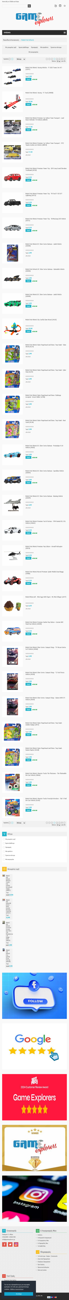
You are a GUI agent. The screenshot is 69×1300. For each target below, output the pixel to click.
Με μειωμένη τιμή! (10, 47)
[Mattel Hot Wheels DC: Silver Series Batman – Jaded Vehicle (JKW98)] (12, 253)
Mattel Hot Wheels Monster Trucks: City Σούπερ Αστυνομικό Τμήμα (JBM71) (9, 883)
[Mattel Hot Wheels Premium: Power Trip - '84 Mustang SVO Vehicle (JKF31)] (12, 228)
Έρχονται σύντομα (56, 47)
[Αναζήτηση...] (29, 5)
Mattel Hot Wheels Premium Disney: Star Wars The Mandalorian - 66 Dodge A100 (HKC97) (9, 931)
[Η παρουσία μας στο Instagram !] (34, 1199)
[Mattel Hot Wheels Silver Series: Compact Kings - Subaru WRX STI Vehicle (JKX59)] (12, 706)
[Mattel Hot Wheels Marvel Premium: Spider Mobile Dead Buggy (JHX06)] (12, 580)
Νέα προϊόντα (44, 47)
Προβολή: (6, 59)
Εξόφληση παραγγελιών (44, 1262)
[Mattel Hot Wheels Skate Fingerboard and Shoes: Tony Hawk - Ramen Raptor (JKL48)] (12, 757)
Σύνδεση (64, 6)
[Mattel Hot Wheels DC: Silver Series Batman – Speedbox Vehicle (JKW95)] (12, 480)
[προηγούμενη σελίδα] (47, 59)
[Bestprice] (34, 1097)
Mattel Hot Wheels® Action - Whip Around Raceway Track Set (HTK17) (8, 906)
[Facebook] (34, 996)
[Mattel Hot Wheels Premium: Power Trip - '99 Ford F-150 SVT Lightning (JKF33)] (12, 202)
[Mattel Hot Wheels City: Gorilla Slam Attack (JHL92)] (12, 328)
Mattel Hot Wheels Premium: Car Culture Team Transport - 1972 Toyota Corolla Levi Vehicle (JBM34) (45, 144)
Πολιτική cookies (42, 1270)
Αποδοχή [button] (19, 1294)
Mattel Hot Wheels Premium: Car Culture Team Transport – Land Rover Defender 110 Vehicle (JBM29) (45, 119)
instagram (16, 1244)
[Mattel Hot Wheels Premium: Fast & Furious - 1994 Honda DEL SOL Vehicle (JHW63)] (12, 530)
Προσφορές (34, 47)
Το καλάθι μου (41, 1246)
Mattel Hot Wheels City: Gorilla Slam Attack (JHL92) (41, 320)
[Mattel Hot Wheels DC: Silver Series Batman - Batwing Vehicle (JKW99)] (12, 505)
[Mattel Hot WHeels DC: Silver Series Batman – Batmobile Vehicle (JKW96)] (12, 278)
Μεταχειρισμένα (33, 52)
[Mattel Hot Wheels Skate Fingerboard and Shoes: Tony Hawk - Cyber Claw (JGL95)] (12, 379)
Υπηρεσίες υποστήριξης (10, 1280)
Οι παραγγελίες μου (43, 1243)
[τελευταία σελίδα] (62, 59)
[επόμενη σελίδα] (64, 59)
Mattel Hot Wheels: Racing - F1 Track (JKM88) (39, 93)
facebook (4, 1244)
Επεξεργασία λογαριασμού (44, 1238)
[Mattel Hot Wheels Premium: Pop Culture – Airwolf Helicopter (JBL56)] (12, 555)
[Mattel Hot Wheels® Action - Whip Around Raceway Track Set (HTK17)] (3, 899)
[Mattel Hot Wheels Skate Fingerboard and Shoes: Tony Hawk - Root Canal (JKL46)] (12, 429)
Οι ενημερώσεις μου (43, 1240)
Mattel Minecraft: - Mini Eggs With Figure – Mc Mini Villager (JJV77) (46, 597)
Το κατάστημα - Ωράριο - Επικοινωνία (47, 1256)
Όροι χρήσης (41, 1264)
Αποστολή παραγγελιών (44, 1259)
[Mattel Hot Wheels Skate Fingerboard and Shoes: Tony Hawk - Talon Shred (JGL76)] (12, 354)
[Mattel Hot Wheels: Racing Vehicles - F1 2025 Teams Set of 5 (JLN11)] (12, 76)
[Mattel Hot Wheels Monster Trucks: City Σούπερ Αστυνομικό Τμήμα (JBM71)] (3, 875)
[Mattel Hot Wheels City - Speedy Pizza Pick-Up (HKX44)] (3, 949)
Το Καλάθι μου (60, 6)
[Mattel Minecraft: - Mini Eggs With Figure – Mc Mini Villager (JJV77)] (12, 606)
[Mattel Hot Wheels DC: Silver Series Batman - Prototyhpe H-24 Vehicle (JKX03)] (12, 454)
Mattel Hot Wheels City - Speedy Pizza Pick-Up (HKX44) (8, 955)
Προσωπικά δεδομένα (43, 1267)
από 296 (63, 61)
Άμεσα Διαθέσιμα (24, 47)
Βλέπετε (54, 61)
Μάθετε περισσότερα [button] (16, 1289)
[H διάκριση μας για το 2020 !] (34, 1148)
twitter (10, 1244)
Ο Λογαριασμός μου (55, 6)
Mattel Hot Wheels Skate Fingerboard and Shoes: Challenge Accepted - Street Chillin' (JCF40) (43, 396)
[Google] (34, 1046)
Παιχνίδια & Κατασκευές (11, 40)
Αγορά (28, 79)
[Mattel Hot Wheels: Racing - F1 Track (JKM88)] (12, 101)
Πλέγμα (9, 59)
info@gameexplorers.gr (8, 1239)
